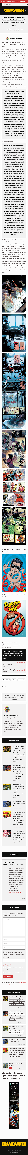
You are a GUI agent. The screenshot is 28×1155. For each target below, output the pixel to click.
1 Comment (14, 699)
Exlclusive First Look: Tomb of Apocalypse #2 (19, 803)
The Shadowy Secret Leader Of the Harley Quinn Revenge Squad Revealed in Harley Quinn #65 (19, 835)
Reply (23, 898)
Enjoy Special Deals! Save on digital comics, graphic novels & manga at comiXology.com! (13, 1075)
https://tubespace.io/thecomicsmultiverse (14, 718)
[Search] (27, 4)
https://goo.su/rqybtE (15, 892)
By (9, 697)
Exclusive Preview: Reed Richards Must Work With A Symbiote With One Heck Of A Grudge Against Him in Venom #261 (19, 772)
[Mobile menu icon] (25, 10)
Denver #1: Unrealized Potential (15, 1064)
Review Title (6, 958)
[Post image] (7, 749)
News (21, 695)
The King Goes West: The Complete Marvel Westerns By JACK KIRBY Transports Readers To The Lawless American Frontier (19, 818)
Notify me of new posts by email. (13, 973)
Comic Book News (15, 695)
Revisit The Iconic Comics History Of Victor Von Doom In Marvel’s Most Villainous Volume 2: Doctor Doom (19, 790)
